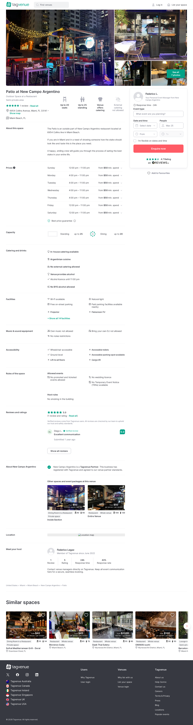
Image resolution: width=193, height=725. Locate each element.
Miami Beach (32, 585)
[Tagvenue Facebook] (17, 674)
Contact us (160, 687)
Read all (34, 106)
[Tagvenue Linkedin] (36, 674)
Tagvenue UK (18, 699)
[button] (51, 5)
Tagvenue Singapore (22, 695)
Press (157, 700)
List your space (125, 682)
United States (11, 585)
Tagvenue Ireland (20, 690)
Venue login (123, 687)
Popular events (162, 714)
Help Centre (160, 682)
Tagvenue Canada (20, 686)
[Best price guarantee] (74, 221)
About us (159, 677)
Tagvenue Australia (21, 681)
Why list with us (125, 677)
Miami (22, 585)
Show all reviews (59, 451)
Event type (138, 109)
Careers (158, 691)
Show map (15, 113)
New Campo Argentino (24, 466)
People (163, 120)
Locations (159, 710)
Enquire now (158, 148)
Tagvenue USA (18, 704)
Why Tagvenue (88, 677)
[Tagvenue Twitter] (7, 674)
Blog (157, 705)
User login (85, 682)
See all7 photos (175, 73)
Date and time (140, 120)
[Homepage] (18, 5)
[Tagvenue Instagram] (27, 674)
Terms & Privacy (162, 696)
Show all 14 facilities (59, 318)
